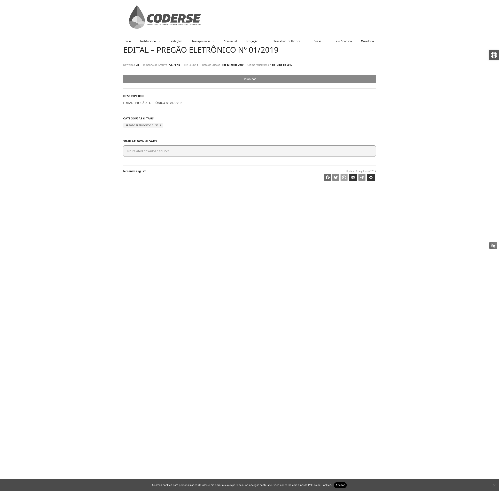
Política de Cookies (319, 485)
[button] (494, 55)
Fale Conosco (343, 41)
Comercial (230, 41)
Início (127, 41)
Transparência (201, 41)
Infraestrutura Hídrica (286, 41)
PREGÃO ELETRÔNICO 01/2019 (143, 125)
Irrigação (252, 41)
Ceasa (317, 41)
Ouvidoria (367, 41)
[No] (494, 485)
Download (250, 79)
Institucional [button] (148, 41)
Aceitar (340, 485)
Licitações (176, 41)
